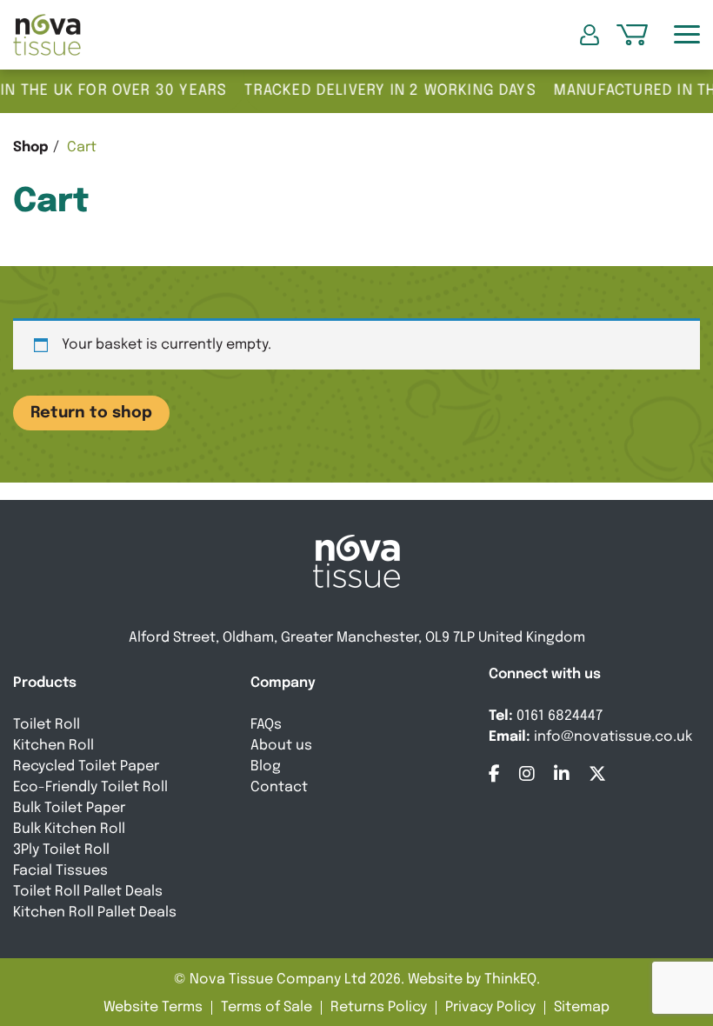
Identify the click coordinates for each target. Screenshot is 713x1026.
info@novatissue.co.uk (613, 737)
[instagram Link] (527, 774)
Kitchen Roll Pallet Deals (95, 912)
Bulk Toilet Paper (69, 808)
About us (281, 745)
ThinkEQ (510, 979)
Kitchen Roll (53, 745)
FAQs (266, 724)
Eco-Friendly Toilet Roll (90, 787)
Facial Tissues (60, 870)
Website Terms (153, 1008)
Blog (265, 766)
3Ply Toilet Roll (61, 850)
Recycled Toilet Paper (86, 766)
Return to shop (91, 413)
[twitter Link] (597, 774)
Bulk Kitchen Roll (69, 829)
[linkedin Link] (562, 774)
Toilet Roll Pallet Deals (88, 891)
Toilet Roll (46, 724)
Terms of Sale (266, 1008)
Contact (279, 787)
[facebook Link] (494, 774)
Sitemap (582, 1008)
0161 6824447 (559, 716)
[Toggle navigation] (687, 34)
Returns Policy (378, 1008)
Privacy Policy (490, 1008)
